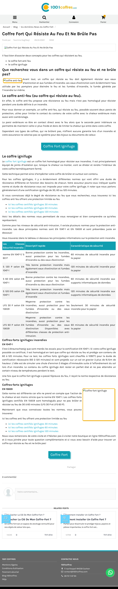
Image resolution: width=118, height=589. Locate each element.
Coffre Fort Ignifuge (59, 146)
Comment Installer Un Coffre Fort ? (84, 519)
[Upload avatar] (8, 492)
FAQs (4, 579)
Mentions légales (10, 565)
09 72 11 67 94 (70, 576)
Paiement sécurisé (10, 572)
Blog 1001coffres (9, 575)
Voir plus (49, 534)
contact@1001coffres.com (75, 571)
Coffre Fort (59, 455)
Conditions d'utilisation (12, 568)
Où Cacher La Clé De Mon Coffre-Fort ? (27, 519)
